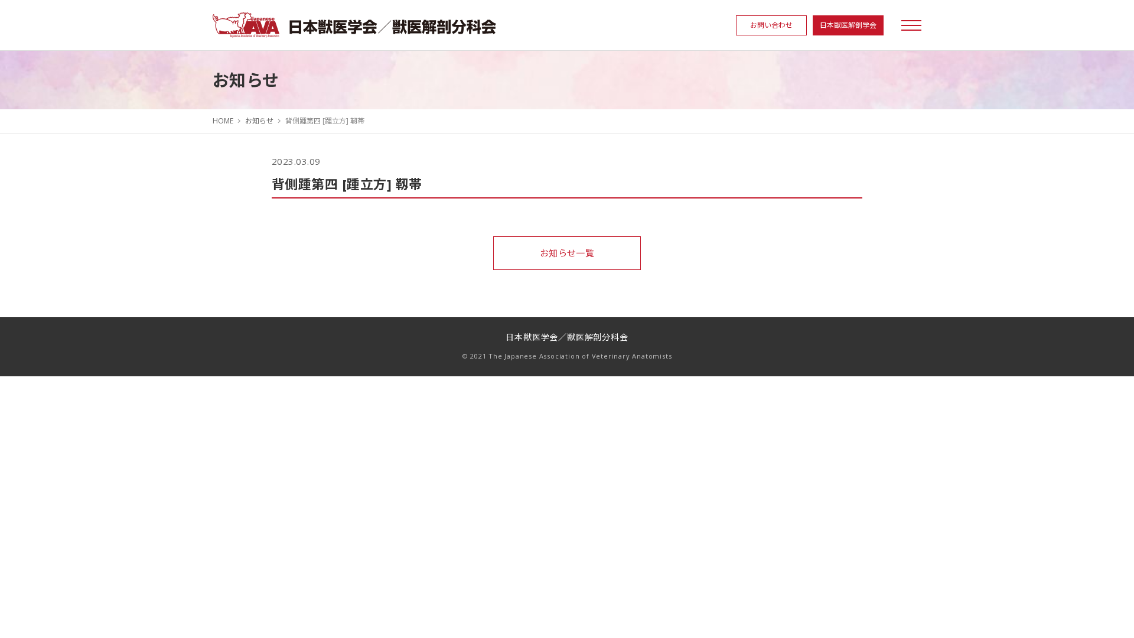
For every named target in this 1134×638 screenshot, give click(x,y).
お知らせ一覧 (567, 253)
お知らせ (259, 121)
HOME (223, 121)
